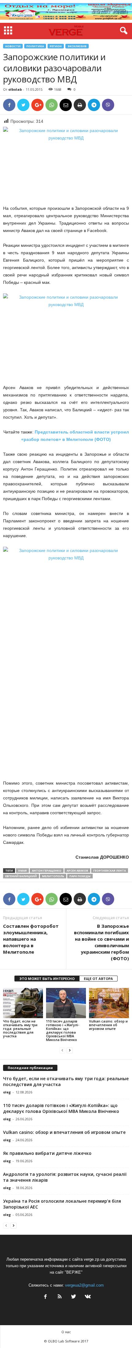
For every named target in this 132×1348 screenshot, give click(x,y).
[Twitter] (74, 1297)
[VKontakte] (87, 1297)
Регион (56, 46)
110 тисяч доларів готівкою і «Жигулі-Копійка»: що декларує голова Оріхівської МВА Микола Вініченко (62, 1030)
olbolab (15, 89)
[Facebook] (45, 1297)
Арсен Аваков (77, 871)
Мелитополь (53, 876)
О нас (66, 1331)
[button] (122, 31)
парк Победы (80, 876)
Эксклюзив (77, 46)
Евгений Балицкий (21, 876)
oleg (7, 1092)
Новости (13, 46)
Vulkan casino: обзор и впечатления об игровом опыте (108, 1025)
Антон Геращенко (46, 871)
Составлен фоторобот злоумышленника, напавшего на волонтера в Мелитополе (31, 939)
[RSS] (59, 1297)
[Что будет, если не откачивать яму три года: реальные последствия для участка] (23, 1003)
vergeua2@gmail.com (84, 1285)
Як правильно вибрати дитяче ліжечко (47, 1153)
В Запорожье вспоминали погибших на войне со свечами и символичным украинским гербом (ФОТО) (101, 942)
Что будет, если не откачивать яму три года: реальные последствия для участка (20, 1028)
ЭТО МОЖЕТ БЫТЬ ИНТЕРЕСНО (47, 978)
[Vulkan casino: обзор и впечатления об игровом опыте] (109, 1003)
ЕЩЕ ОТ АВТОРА (98, 978)
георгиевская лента (109, 871)
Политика (35, 46)
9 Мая (22, 871)
